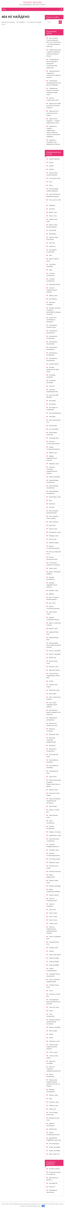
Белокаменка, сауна (55, 532)
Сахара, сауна (53, 923)
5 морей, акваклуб (54, 159)
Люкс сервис (52, 693)
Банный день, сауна (55, 497)
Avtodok (51, 166)
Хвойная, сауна (53, 1105)
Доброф (51, 594)
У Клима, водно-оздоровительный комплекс (52, 1046)
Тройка (51, 1034)
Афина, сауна (53, 452)
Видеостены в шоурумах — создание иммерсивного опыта (53, 121)
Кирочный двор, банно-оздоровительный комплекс (53, 645)
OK (43, 1206)
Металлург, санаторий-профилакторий (51, 740)
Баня (50, 500)
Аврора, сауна (53, 295)
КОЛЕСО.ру (52, 657)
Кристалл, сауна (53, 666)
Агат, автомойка (53, 429)
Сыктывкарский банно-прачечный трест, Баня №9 (53, 1001)
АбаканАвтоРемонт (54, 284)
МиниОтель (52, 745)
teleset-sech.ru (32, 2)
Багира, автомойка (54, 476)
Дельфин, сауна (53, 590)
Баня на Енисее (53, 522)
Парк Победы (53, 806)
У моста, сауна (53, 1052)
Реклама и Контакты (55, 871)
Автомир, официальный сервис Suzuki (52, 369)
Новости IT (52, 1186)
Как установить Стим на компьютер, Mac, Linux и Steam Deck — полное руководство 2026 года (53, 42)
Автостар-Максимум (55, 413)
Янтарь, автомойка (54, 1147)
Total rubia (52, 243)
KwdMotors (52, 205)
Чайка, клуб (52, 1109)
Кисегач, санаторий (54, 650)
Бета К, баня (52, 539)
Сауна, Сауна (53, 913)
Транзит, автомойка (54, 1027)
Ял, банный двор (54, 1143)
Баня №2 (51, 507)
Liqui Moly (52, 209)
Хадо (50, 1098)
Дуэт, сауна (52, 603)
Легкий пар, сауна (54, 690)
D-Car (50, 182)
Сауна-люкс (52, 909)
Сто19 (51, 990)
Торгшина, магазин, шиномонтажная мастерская (53, 1022)
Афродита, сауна (54, 463)
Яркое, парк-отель (54, 1154)
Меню (4, 9)
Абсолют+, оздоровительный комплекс (51, 290)
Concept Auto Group (54, 178)
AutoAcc (51, 162)
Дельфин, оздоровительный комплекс (51, 585)
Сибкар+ (51, 951)
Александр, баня (54, 438)
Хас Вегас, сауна (54, 1102)
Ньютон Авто (53, 776)
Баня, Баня (52, 525)
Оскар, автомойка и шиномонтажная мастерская (53, 801)
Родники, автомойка (55, 886)
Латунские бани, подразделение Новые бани (53, 675)
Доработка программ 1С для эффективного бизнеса (53, 142)
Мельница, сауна (54, 734)
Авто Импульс (53, 299)
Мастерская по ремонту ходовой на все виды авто (53, 712)
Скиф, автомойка (54, 958)
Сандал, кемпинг (54, 895)
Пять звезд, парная (54, 859)
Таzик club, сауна (54, 1007)
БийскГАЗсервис (54, 542)
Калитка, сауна (53, 628)
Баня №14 (52, 504)
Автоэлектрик (53, 425)
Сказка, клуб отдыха (55, 954)
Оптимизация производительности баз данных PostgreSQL (53, 83)
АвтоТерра (52, 416)
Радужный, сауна (54, 862)
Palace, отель (53, 216)
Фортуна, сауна (53, 1095)
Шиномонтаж (53, 1129)
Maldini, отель (53, 212)
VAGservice (52, 246)
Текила (51, 1010)
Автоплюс (52, 386)
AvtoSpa (51, 169)
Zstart (50, 270)
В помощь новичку (54, 1168)
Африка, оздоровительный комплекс (51, 458)
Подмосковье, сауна (55, 835)
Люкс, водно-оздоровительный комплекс (51, 704)
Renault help (52, 230)
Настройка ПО (53, 1183)
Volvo (50, 255)
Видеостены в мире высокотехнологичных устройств (53, 105)
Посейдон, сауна (54, 850)
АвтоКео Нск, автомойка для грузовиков (51, 319)
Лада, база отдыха (54, 670)
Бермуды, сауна (53, 535)
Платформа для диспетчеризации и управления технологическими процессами (52, 63)
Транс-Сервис (53, 1030)
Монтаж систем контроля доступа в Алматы (52, 113)
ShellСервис (52, 234)
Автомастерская (54, 364)
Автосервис (52, 400)
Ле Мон (51, 681)
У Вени (51, 1037)
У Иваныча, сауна (54, 1041)
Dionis (51, 185)
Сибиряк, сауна (53, 947)
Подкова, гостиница (55, 832)
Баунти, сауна (53, 528)
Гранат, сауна (53, 568)
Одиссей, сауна (53, 789)
